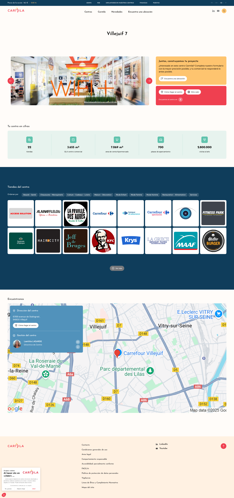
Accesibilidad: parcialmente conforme (98, 464)
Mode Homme (152, 195)
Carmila (102, 12)
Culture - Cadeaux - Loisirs (78, 195)
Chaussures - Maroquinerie (51, 195)
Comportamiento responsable (94, 459)
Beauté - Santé (29, 195)
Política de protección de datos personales (100, 473)
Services (193, 195)
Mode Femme (136, 195)
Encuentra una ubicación (140, 12)
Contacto (86, 445)
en (216, 3)
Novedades (116, 12)
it (225, 3)
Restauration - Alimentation (174, 195)
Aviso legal (86, 454)
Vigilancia (86, 478)
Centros (88, 12)
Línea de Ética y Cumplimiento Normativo (100, 483)
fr (212, 3)
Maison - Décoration (103, 195)
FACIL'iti (85, 469)
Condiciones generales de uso (94, 450)
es (221, 3)
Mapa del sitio (88, 487)
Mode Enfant (121, 195)
